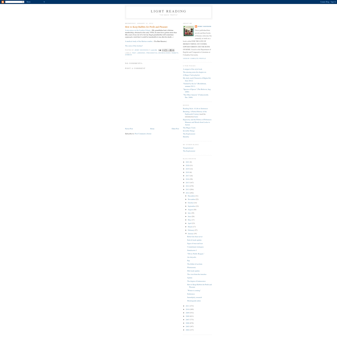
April (190, 223)
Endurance (191, 294)
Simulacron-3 (192, 250)
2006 (188, 323)
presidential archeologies (158, 53)
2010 (188, 309)
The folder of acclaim (194, 264)
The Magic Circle (189, 128)
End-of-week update (194, 240)
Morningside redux (194, 301)
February (191, 230)
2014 (188, 186)
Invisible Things (189, 131)
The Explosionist (189, 134)
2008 (188, 316)
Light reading (169, 11)
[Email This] (163, 50)
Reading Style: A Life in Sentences (195, 108)
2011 (188, 306)
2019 (188, 169)
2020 (188, 165)
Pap (188, 260)
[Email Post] (159, 50)
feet (134, 53)
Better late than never (194, 236)
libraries (141, 53)
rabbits (175, 53)
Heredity (186, 136)
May (190, 220)
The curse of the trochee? (134, 46)
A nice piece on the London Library (137, 30)
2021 (188, 162)
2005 (188, 326)
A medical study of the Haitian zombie (138, 41)
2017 (188, 175)
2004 (188, 330)
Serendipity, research (194, 297)
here (195, 116)
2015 (188, 182)
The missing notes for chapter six (194, 72)
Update (189, 277)
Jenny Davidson (204, 26)
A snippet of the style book (192, 69)
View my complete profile (194, 58)
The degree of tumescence (196, 281)
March (190, 226)
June (190, 216)
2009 (188, 313)
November (192, 199)
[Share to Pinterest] (173, 50)
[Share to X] (168, 50)
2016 (188, 179)
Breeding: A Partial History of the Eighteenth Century (195, 112)
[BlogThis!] (165, 50)
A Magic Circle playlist (191, 75)
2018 (188, 172)
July (189, 213)
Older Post (175, 128)
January (191, 233)
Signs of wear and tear (195, 243)
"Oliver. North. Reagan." (195, 253)
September (192, 206)
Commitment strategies (195, 247)
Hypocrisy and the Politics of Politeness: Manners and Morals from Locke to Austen (197, 122)
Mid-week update (193, 271)
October (191, 202)
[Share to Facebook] (170, 50)
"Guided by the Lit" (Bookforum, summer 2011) (194, 84)
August (190, 209)
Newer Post (129, 128)
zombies (128, 54)
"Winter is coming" (194, 290)
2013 (188, 189)
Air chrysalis (191, 257)
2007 (188, 319)
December (191, 196)
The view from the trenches (196, 274)
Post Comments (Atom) (143, 133)
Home (152, 128)
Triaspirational (188, 148)
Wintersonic (191, 267)
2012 (188, 193)
